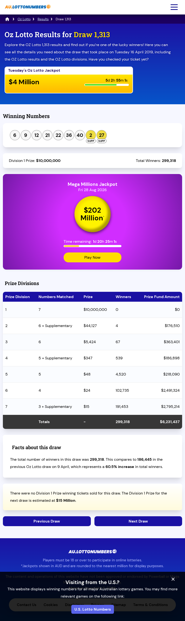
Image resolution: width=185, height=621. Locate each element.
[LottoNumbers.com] (7, 19)
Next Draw (138, 521)
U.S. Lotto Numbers (92, 609)
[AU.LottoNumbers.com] (27, 11)
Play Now (92, 257)
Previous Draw (46, 521)
